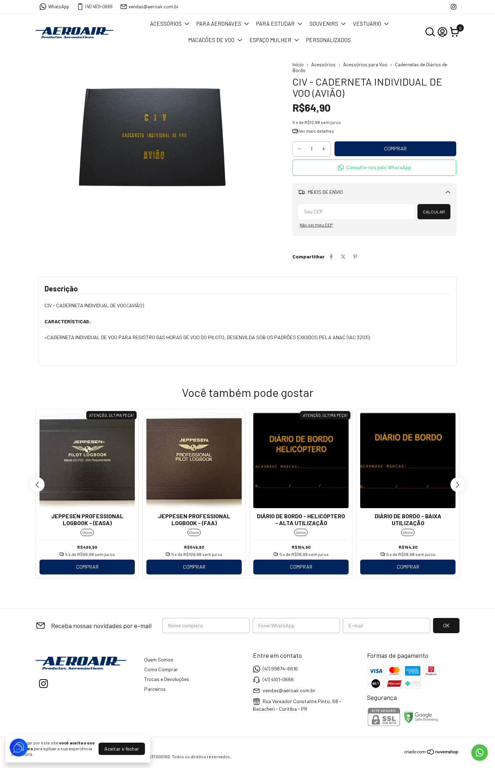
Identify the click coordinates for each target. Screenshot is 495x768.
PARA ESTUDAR (275, 23)
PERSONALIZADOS (328, 40)
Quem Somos (158, 659)
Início (298, 64)
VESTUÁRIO (367, 23)
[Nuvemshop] (431, 753)
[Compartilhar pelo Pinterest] (355, 256)
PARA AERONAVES (218, 23)
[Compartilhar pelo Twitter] (343, 256)
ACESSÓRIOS (166, 23)
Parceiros (155, 689)
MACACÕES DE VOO (211, 40)
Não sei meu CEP (316, 224)
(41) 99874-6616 (280, 668)
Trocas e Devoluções (166, 679)
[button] (374, 167)
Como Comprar (161, 669)
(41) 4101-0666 (99, 6)
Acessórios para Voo (365, 64)
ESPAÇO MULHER (270, 40)
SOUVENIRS (323, 23)
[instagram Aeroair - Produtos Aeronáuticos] (453, 7)
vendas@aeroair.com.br (154, 6)
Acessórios (323, 64)
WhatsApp (58, 6)
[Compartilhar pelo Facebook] (331, 256)
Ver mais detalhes (316, 130)
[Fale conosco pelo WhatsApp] (479, 752)
